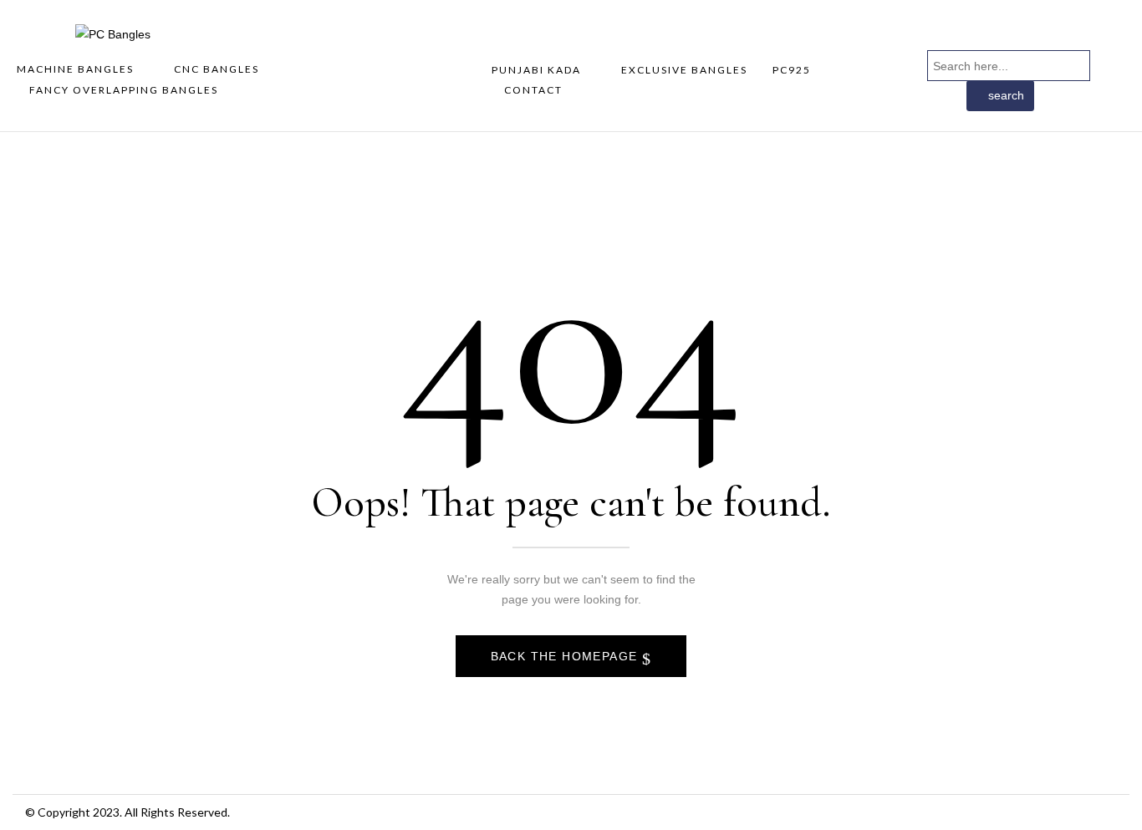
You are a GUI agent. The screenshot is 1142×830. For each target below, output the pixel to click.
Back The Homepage (566, 656)
